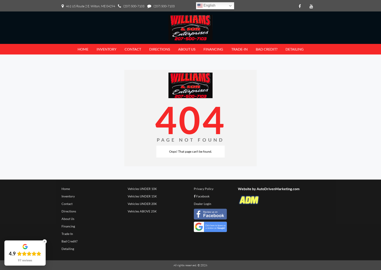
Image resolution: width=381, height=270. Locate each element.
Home (66, 189)
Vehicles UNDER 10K (142, 189)
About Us (68, 219)
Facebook (202, 196)
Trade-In (67, 234)
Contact (67, 204)
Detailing (68, 249)
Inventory (68, 196)
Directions (69, 211)
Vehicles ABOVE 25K (142, 211)
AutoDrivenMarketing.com (278, 189)
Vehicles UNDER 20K (142, 204)
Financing (68, 226)
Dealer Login (202, 204)
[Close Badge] (44, 241)
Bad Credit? (70, 241)
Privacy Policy (203, 189)
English (209, 5)
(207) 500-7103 (133, 6)
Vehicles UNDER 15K (142, 196)
